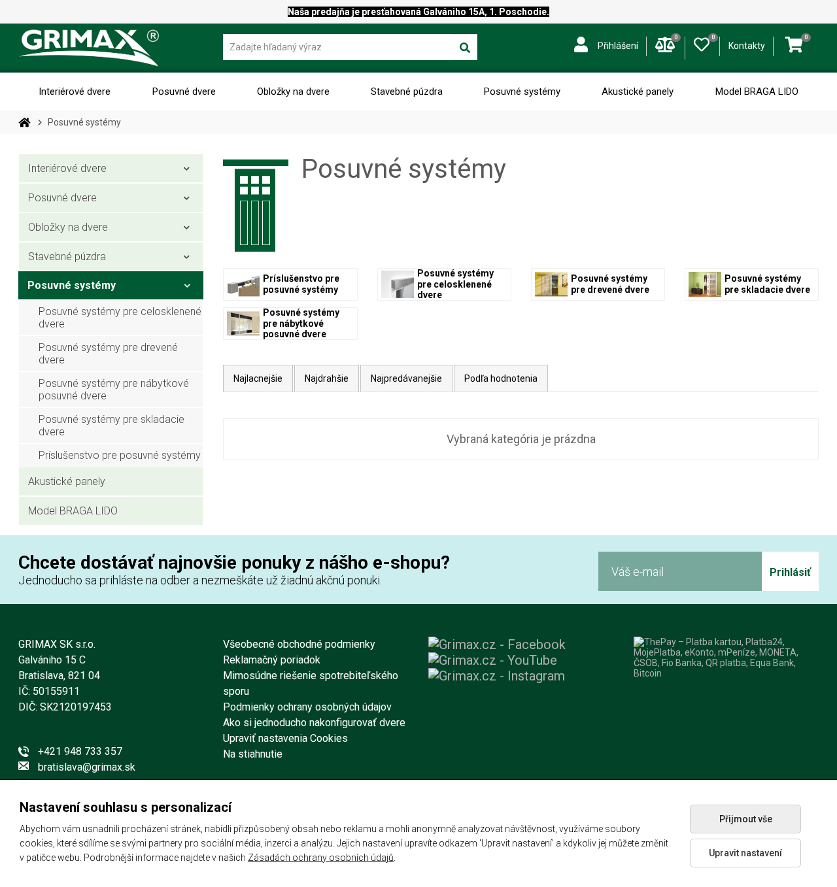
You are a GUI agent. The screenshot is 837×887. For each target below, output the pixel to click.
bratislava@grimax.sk (86, 767)
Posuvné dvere (184, 91)
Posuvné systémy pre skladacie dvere (111, 425)
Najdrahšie (327, 378)
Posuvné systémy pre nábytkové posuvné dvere (114, 389)
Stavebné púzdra (407, 91)
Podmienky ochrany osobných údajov (307, 707)
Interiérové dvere (75, 91)
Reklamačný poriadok (271, 660)
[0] (701, 42)
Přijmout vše (745, 819)
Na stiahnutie (252, 754)
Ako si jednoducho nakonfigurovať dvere (314, 722)
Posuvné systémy (522, 91)
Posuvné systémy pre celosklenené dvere (120, 317)
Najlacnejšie (257, 378)
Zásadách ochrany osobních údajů (321, 857)
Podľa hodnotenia (501, 378)
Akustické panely (638, 91)
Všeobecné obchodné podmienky (299, 644)
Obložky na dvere (293, 91)
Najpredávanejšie (406, 378)
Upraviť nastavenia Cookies (285, 738)
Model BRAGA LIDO (756, 91)
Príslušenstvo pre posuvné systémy (120, 455)
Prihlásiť (790, 572)
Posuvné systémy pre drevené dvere (108, 353)
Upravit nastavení (745, 853)
